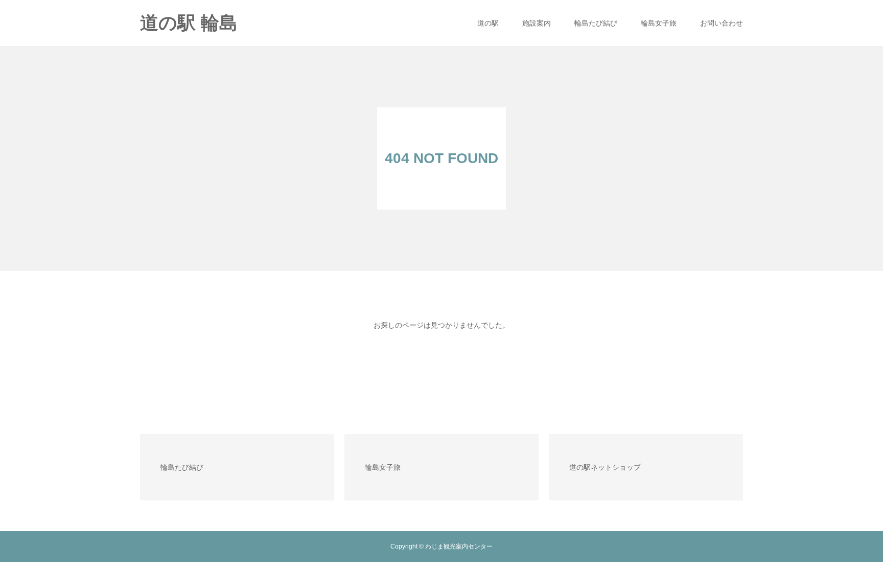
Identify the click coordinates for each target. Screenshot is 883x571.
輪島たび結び (595, 23)
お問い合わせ (721, 23)
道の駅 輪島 (189, 22)
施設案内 (536, 23)
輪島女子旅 (659, 23)
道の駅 (488, 23)
